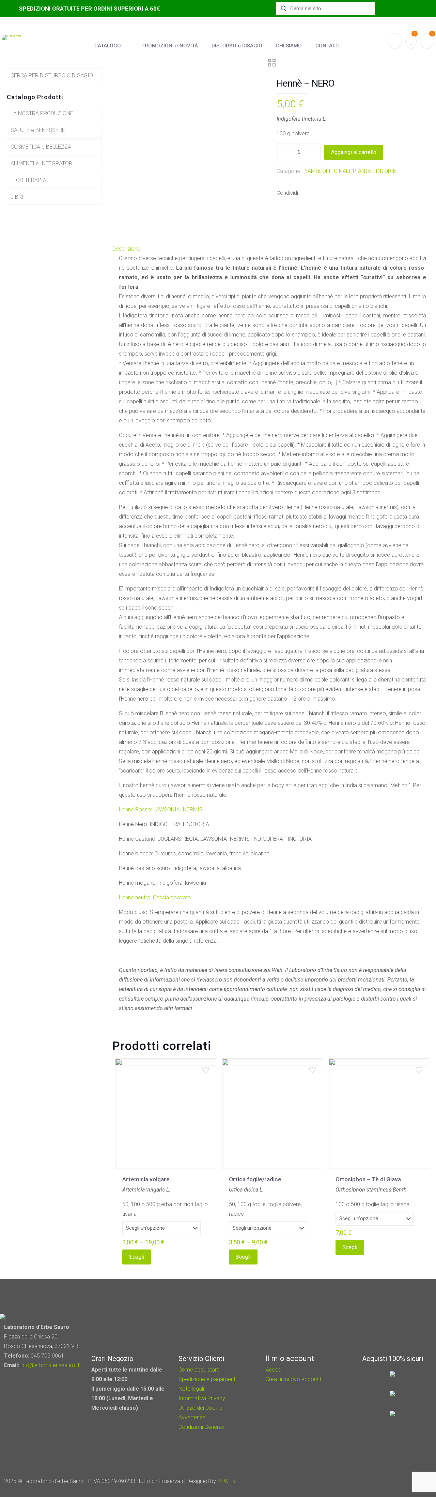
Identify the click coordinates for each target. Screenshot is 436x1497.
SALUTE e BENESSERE (38, 130)
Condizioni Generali (201, 1427)
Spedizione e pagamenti (207, 1379)
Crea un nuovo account (293, 1379)
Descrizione (126, 248)
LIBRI (17, 197)
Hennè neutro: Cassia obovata (155, 897)
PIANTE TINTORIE (374, 171)
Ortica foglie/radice (255, 1179)
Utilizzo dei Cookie (200, 1408)
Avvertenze (191, 1417)
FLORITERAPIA (28, 180)
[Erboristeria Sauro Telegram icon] (409, 1481)
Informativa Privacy (201, 1398)
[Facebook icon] (391, 1481)
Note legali (191, 1389)
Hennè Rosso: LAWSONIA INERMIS (161, 809)
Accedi (274, 1369)
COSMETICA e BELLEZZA (41, 147)
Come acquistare (199, 1369)
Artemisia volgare (146, 1179)
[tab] (272, 249)
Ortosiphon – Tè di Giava (368, 1179)
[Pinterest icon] (401, 1481)
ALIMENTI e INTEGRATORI (42, 163)
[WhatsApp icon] (382, 1481)
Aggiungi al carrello (353, 152)
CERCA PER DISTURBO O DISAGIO (52, 75)
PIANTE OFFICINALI (326, 171)
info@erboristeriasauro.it (49, 1365)
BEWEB (226, 1481)
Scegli (136, 1257)
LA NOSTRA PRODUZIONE (42, 113)
